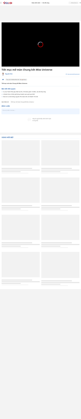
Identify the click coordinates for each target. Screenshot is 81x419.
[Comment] (3, 79)
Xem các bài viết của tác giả (73, 74)
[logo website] (7, 3)
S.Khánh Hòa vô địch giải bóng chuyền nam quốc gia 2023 (19, 94)
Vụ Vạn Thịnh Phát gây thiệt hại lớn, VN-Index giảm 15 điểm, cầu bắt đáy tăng (24, 91)
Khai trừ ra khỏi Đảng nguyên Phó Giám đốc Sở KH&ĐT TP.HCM (20, 96)
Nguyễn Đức (9, 74)
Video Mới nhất (36, 3)
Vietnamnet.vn (74, 3)
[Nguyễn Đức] (3, 74)
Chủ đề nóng (45, 3)
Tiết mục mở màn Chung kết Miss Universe (22, 102)
